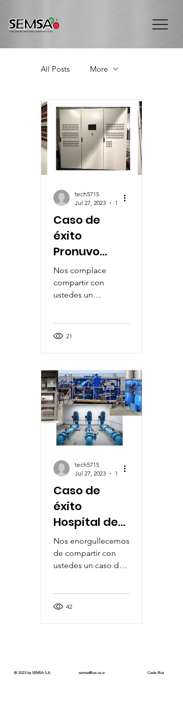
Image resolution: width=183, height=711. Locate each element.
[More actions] (128, 198)
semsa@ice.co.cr (92, 672)
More (99, 69)
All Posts (55, 69)
